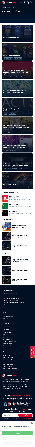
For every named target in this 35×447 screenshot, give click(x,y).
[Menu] (21, 2)
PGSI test (5, 307)
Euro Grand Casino (9, 187)
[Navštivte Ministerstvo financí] (24, 405)
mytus (5, 113)
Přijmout (17, 433)
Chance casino (14, 204)
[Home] (9, 3)
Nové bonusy (6, 355)
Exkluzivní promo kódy (9, 341)
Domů (4, 7)
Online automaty (8, 316)
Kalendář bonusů (8, 366)
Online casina (7, 333)
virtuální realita (17, 168)
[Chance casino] (5, 208)
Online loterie (7, 337)
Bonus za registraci (8, 360)
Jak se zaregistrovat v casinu (11, 296)
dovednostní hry (8, 95)
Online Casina (18, 40)
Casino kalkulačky (8, 346)
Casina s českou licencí (10, 76)
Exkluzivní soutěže (8, 344)
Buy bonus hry (7, 323)
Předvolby (17, 443)
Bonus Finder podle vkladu (10, 369)
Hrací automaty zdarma (22, 187)
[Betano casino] (5, 201)
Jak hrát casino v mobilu (10, 305)
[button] (32, 423)
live (11, 132)
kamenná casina (8, 40)
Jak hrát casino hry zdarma (11, 298)
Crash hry (5, 321)
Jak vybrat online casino (10, 294)
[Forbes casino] (5, 216)
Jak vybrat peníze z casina (10, 300)
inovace (6, 132)
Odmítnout (17, 438)
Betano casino (14, 196)
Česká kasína (21, 76)
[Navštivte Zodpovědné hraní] (6, 405)
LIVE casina (6, 335)
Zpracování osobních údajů (24, 418)
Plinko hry (5, 319)
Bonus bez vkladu (8, 357)
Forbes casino (14, 211)
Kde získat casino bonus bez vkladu (13, 302)
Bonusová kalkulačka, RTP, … (11, 364)
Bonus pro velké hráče (9, 362)
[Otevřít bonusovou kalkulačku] (24, 2)
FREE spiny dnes (7, 339)
